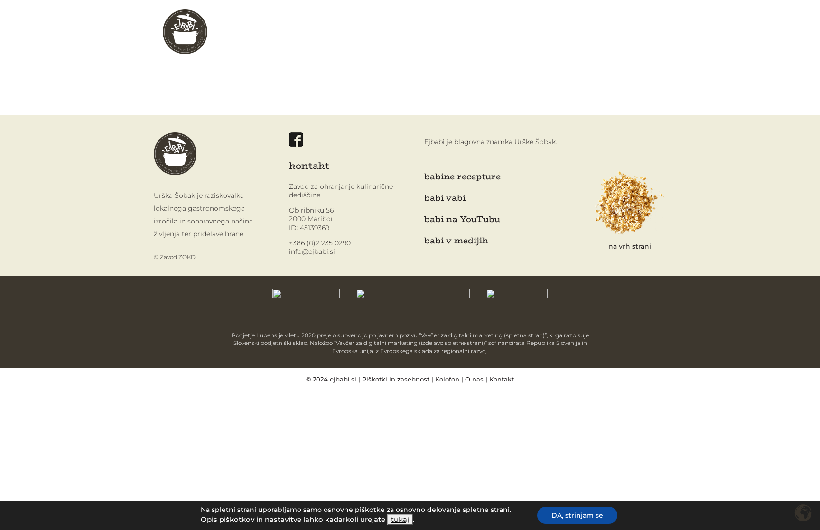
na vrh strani (629, 246)
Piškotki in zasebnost (395, 379)
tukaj (400, 519)
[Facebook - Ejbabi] (296, 144)
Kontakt (501, 379)
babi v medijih (456, 240)
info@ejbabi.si (312, 251)
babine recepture (462, 176)
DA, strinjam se (577, 515)
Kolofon (447, 379)
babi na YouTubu (462, 219)
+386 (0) (320, 243)
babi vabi (445, 198)
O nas (474, 379)
